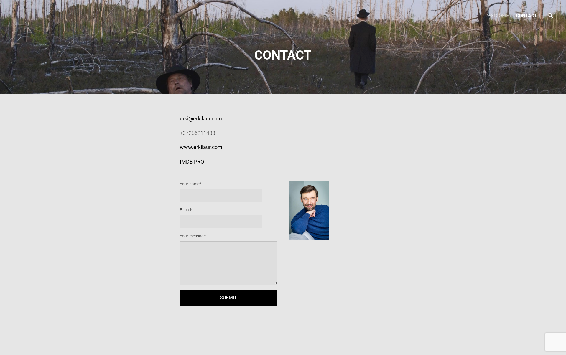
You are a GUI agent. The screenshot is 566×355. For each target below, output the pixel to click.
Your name (190, 183)
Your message (193, 236)
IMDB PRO (192, 161)
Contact (526, 16)
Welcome (498, 16)
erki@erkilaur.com (201, 118)
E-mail (185, 209)
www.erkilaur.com (201, 147)
